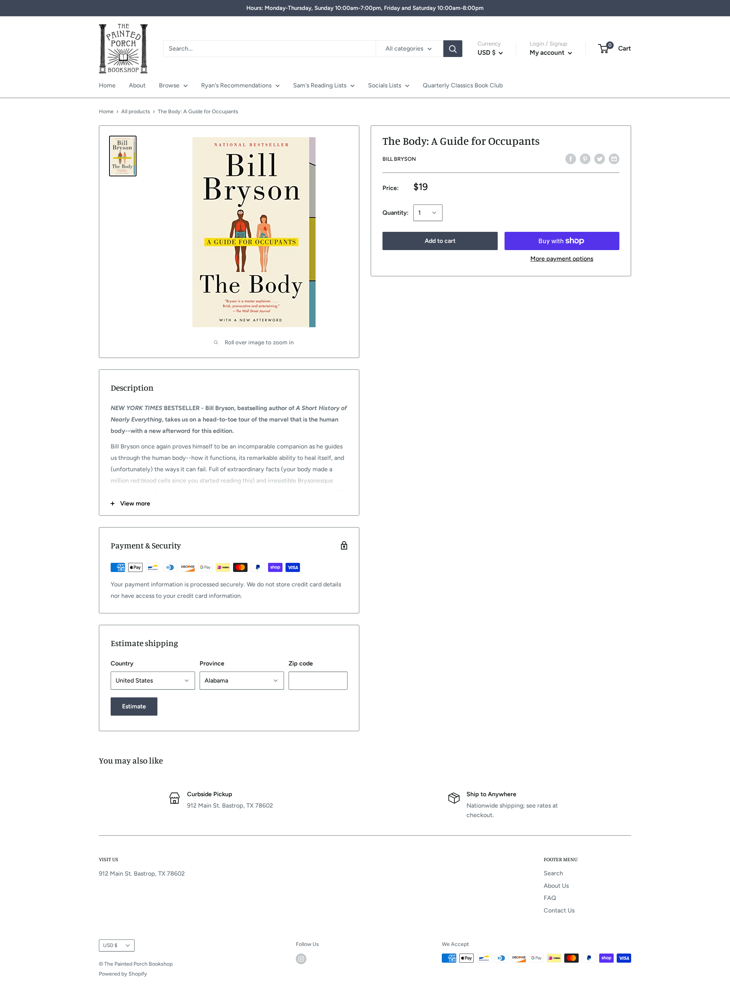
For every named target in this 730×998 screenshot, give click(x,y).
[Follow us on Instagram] (301, 959)
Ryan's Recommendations (236, 85)
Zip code (301, 663)
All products (135, 111)
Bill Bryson (399, 159)
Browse (169, 85)
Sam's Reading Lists (319, 85)
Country (122, 663)
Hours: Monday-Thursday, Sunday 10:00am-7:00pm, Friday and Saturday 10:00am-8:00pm (365, 8)
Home (107, 85)
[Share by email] (614, 158)
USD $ (110, 945)
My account (548, 52)
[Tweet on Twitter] (599, 158)
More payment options (561, 258)
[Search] (452, 48)
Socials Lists (384, 85)
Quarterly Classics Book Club (463, 85)
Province (212, 663)
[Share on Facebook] (570, 158)
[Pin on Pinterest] (585, 158)
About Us (556, 885)
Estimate (134, 706)
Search (553, 873)
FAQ (550, 897)
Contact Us (559, 910)
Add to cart (440, 240)
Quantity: (395, 212)
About (137, 85)
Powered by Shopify (123, 974)
